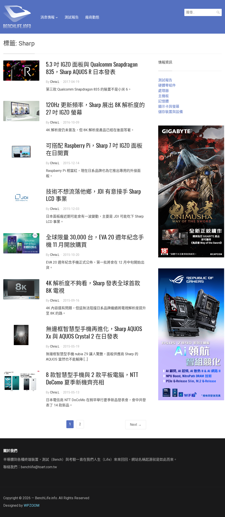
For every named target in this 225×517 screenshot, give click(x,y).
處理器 (163, 91)
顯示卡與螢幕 (168, 106)
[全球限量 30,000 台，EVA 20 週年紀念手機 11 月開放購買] (21, 243)
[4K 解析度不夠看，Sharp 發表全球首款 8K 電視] (21, 289)
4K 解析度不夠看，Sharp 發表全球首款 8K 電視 (93, 287)
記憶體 (163, 101)
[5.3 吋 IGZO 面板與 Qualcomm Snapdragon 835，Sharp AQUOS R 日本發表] (21, 70)
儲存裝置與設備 (170, 112)
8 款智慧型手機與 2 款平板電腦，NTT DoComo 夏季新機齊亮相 (92, 378)
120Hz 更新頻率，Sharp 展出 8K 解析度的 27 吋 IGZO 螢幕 (95, 108)
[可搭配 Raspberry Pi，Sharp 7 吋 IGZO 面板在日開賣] (21, 151)
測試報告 (72, 17)
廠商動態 (92, 17)
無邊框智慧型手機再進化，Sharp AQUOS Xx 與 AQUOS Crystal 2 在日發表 (94, 332)
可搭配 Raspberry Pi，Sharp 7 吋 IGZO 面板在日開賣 (94, 149)
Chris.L (54, 82)
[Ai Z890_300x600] (191, 334)
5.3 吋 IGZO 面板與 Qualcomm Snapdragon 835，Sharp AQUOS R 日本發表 (92, 68)
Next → (136, 424)
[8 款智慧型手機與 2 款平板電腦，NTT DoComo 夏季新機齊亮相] (21, 381)
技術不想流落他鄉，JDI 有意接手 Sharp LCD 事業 (93, 195)
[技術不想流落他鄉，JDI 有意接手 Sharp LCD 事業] (21, 197)
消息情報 (47, 17)
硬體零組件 (167, 85)
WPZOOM (31, 505)
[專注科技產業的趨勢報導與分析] (17, 16)
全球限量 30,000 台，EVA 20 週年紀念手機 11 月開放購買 (95, 241)
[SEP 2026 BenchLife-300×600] (191, 191)
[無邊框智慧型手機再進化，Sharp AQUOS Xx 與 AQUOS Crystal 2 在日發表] (21, 335)
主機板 (163, 96)
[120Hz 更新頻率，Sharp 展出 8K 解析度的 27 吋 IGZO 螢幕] (21, 111)
